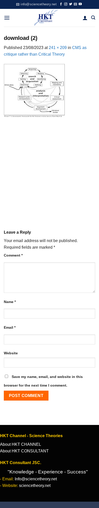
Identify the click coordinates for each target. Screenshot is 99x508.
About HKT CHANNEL (20, 444)
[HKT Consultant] (46, 18)
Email (9, 327)
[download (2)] (34, 90)
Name (10, 302)
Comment (13, 255)
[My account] (85, 17)
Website (11, 353)
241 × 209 (58, 47)
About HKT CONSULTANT (24, 451)
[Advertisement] (49, 169)
